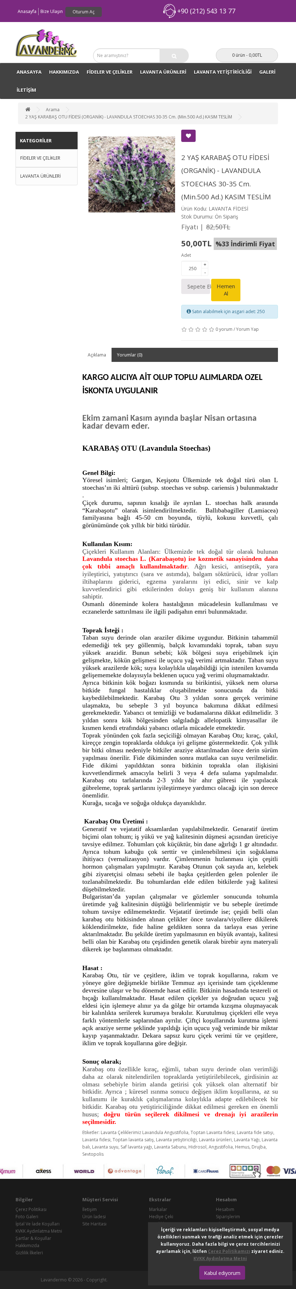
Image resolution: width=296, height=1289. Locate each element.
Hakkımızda (64, 72)
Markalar (158, 1209)
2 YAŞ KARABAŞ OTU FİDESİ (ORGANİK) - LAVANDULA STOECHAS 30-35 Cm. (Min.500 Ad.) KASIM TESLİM (128, 117)
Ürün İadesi (94, 1217)
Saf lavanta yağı (136, 1147)
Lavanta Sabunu (170, 1147)
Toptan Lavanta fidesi (213, 1132)
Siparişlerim (228, 1217)
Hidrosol (197, 1147)
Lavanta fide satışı (255, 1132)
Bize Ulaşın (51, 11)
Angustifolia (221, 1147)
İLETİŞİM (26, 90)
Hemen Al (226, 289)
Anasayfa (27, 11)
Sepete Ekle (198, 286)
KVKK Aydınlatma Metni (39, 1231)
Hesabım (225, 1209)
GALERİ (267, 72)
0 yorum (224, 329)
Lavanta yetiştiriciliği (176, 1140)
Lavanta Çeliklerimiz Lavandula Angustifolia (144, 1132)
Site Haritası (94, 1224)
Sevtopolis (93, 1154)
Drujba (259, 1147)
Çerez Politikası (31, 1209)
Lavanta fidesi (96, 1140)
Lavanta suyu (105, 1147)
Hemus (242, 1147)
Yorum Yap (247, 329)
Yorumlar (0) (129, 355)
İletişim (89, 1209)
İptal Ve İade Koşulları (38, 1224)
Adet (186, 255)
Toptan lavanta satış (133, 1140)
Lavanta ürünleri (215, 1140)
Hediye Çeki (161, 1217)
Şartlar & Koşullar (33, 1238)
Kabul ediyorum (222, 1272)
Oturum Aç (84, 12)
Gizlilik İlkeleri (29, 1253)
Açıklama (97, 355)
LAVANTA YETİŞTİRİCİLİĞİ (223, 72)
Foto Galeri (27, 1217)
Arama (53, 110)
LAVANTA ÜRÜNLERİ (163, 72)
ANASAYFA (29, 72)
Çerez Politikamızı (229, 1251)
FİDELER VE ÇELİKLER (109, 72)
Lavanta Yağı (247, 1140)
